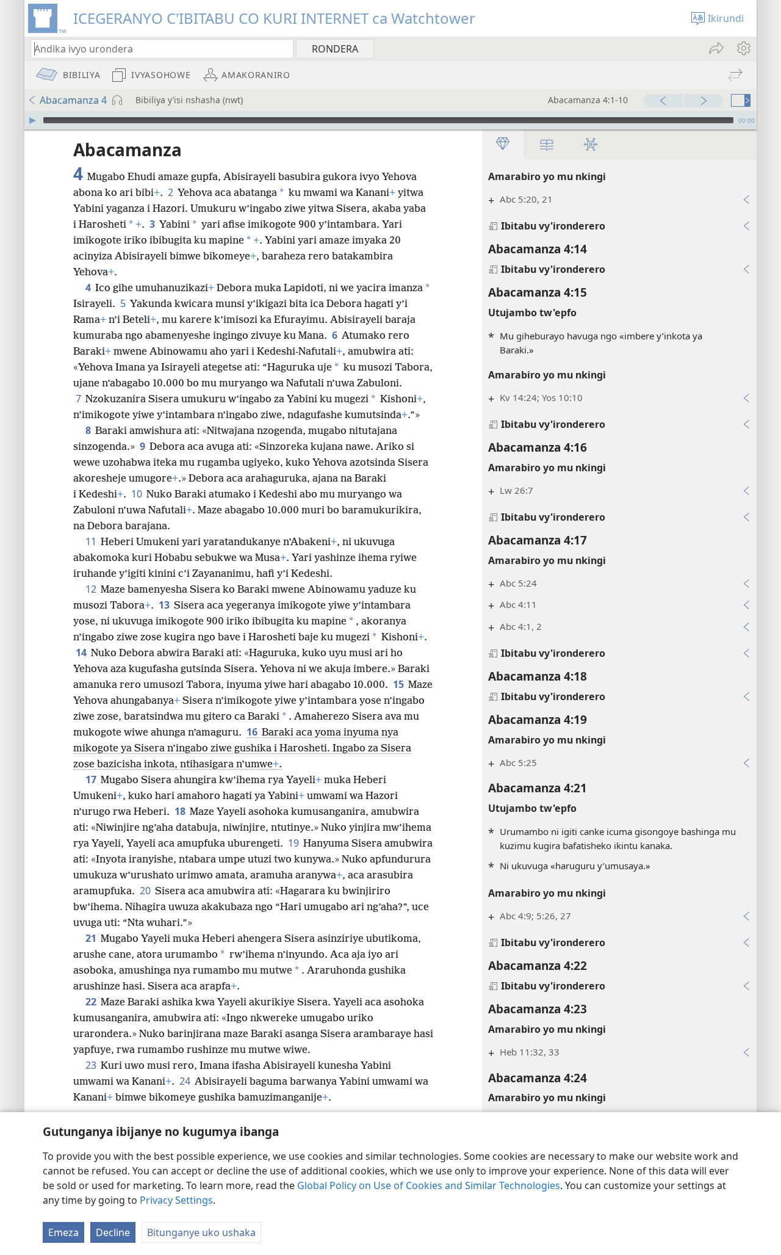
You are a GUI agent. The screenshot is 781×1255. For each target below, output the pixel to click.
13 (165, 605)
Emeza (63, 1232)
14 (82, 652)
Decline (113, 1232)
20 (146, 890)
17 (91, 779)
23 (91, 1065)
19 (294, 843)
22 (91, 1001)
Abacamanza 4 (73, 100)
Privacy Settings (176, 1200)
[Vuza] (32, 120)
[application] (390, 120)
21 (91, 938)
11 (91, 541)
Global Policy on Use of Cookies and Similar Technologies (428, 1185)
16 (253, 732)
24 (185, 1081)
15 (399, 684)
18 (181, 811)
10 (137, 494)
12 (91, 589)
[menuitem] (743, 48)
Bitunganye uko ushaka (201, 1232)
